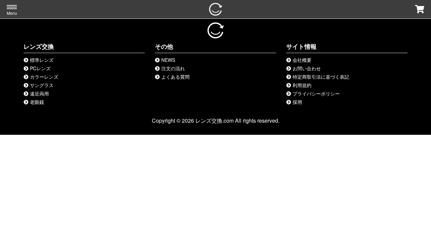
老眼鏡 (37, 101)
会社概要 (302, 59)
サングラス (42, 85)
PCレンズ (40, 68)
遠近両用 (39, 93)
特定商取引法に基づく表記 (321, 76)
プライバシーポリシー (316, 93)
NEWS (168, 59)
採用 (297, 101)
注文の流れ (173, 68)
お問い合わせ (307, 68)
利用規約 (302, 85)
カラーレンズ (44, 76)
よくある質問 (175, 76)
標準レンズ (42, 59)
